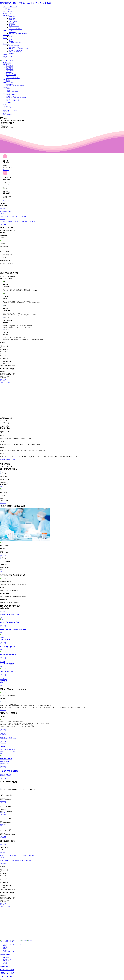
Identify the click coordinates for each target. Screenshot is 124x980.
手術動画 (11, 41)
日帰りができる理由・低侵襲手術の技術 (19, 48)
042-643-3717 (3, 801)
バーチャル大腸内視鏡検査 (15, 29)
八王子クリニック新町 (7, 973)
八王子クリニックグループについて (12, 944)
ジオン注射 (11, 23)
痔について (6, 44)
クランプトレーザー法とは (15, 51)
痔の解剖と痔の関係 (14, 47)
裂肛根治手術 (12, 18)
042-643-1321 (3, 812)
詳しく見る (6, 170)
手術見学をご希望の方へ (15, 42)
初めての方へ (12, 32)
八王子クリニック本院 (7, 970)
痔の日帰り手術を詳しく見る (7, 459)
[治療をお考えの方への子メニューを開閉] (8, 87)
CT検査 (10, 27)
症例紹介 (5, 54)
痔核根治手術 (12, 17)
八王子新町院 (6, 106)
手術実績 (11, 39)
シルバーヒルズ (7, 107)
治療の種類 (6, 15)
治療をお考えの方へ (8, 30)
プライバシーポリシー (8, 951)
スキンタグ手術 (13, 21)
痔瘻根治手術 (12, 20)
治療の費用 (6, 35)
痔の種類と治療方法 (14, 45)
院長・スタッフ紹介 (8, 56)
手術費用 (11, 36)
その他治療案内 (5, 966)
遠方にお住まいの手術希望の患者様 (18, 33)
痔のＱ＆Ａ (11, 53)
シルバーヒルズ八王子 (7, 976)
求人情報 (5, 947)
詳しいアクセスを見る (5, 382)
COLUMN (5, 950)
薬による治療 (12, 24)
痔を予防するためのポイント (16, 50)
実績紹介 (5, 38)
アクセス (5, 57)
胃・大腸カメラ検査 (14, 26)
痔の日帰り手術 (7, 14)
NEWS (4, 948)
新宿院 (4, 104)
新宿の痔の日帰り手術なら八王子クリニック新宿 (25, 3)
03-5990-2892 (3, 824)
